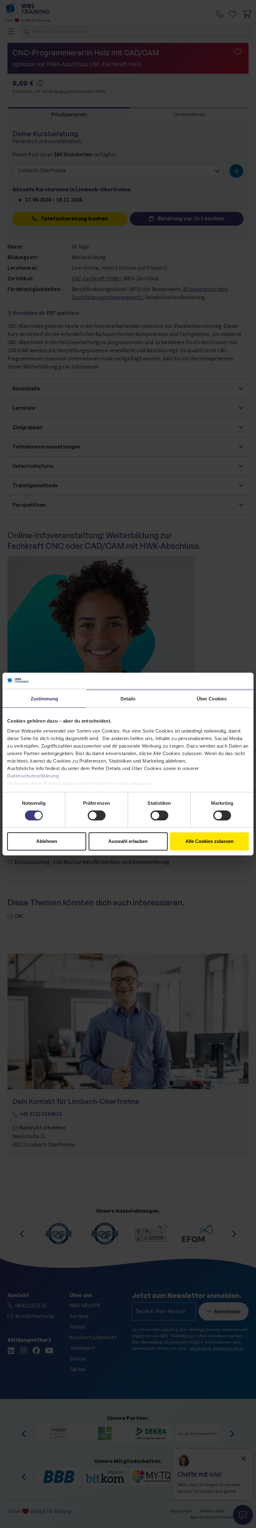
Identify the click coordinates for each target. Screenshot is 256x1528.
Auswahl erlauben (128, 841)
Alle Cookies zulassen (209, 841)
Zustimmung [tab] (44, 698)
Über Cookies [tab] (212, 698)
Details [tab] (128, 698)
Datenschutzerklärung (33, 776)
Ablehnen (46, 841)
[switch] (97, 815)
